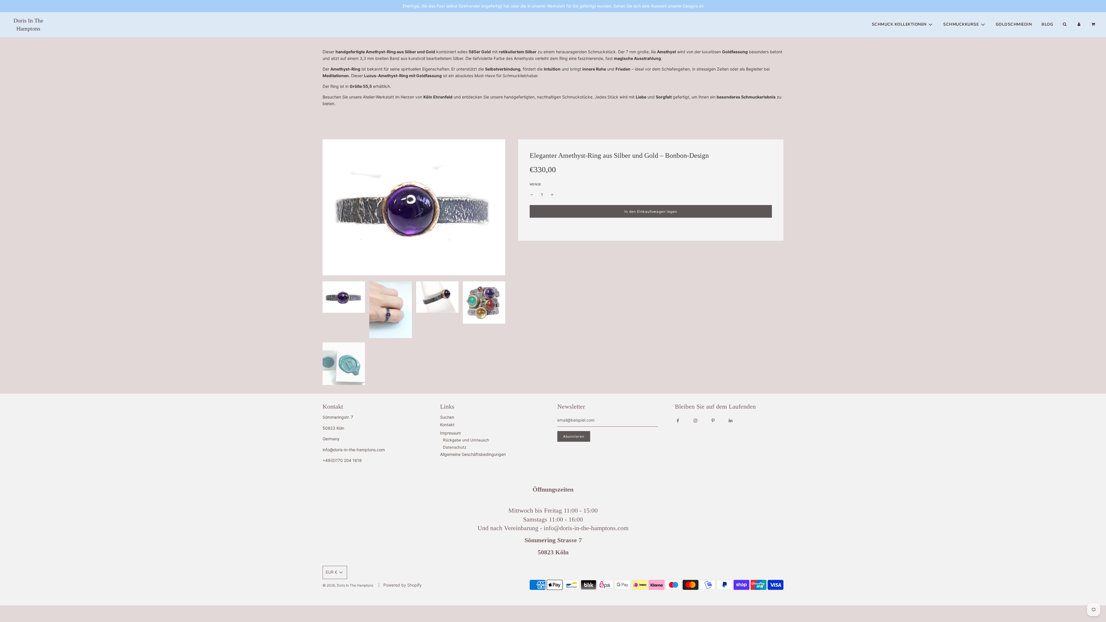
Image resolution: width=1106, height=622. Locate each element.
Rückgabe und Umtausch (466, 440)
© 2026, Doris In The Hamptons (348, 585)
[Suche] (1064, 24)
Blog (1047, 24)
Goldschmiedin (1014, 24)
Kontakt (447, 424)
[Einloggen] (1079, 24)
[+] (552, 194)
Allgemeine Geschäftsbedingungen (473, 454)
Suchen (447, 417)
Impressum (450, 433)
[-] (532, 194)
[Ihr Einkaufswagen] (1094, 24)
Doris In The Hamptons (28, 24)
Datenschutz (454, 447)
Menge (535, 184)
